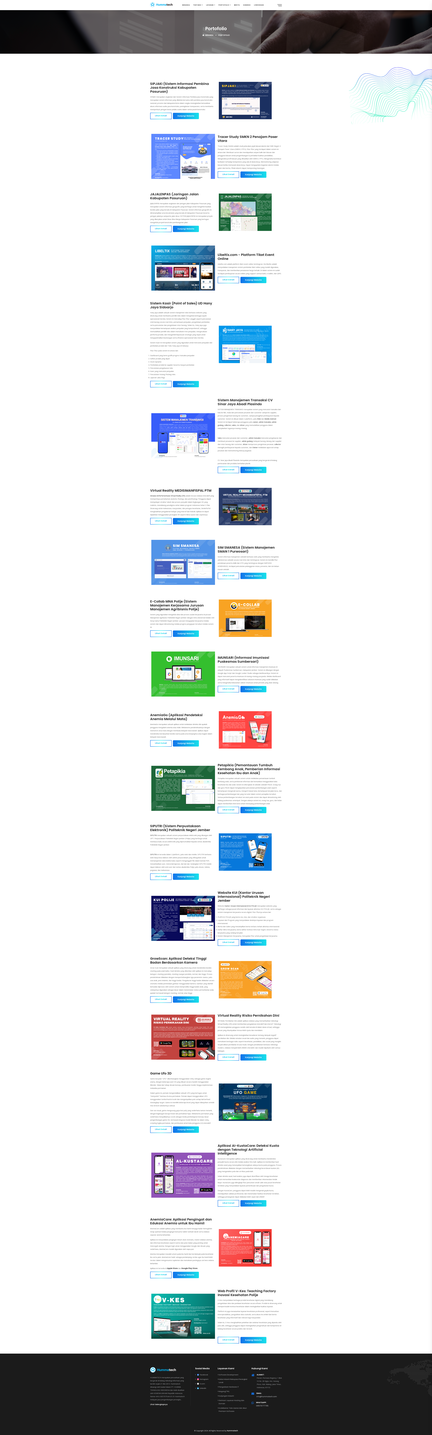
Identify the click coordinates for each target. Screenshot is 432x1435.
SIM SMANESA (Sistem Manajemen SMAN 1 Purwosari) (246, 549)
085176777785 (262, 1406)
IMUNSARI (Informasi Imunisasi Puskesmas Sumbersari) (243, 659)
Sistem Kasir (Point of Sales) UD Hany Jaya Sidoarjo (181, 305)
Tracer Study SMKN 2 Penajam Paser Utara (248, 139)
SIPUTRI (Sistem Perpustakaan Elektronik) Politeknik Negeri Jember (180, 828)
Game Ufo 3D (161, 1073)
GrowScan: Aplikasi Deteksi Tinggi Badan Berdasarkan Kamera (178, 960)
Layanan (210, 5)
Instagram (204, 1379)
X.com (202, 1384)
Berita (237, 5)
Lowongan (259, 5)
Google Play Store (189, 1268)
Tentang (197, 5)
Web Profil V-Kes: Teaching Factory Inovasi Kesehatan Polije (247, 1293)
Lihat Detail (161, 115)
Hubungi (247, 5)
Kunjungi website (186, 116)
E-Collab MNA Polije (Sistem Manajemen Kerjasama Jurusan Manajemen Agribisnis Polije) (177, 605)
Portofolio (223, 5)
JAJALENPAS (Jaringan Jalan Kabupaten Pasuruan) (174, 196)
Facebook (204, 1375)
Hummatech (232, 1430)
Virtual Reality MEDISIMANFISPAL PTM (180, 490)
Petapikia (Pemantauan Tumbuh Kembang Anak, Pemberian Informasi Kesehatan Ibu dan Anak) (249, 769)
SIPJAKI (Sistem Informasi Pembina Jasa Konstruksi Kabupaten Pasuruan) (179, 88)
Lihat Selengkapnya (159, 1404)
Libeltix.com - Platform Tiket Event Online (246, 257)
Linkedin (203, 1388)
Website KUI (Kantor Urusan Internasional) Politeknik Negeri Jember (244, 896)
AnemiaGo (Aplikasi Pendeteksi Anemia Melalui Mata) (176, 717)
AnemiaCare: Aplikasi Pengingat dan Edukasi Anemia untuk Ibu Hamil (181, 1221)
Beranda (186, 5)
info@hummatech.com (266, 1396)
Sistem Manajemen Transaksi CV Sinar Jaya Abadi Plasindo (245, 402)
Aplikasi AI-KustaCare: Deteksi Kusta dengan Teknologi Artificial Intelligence (248, 1149)
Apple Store (172, 1268)
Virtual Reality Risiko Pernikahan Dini (248, 1015)
